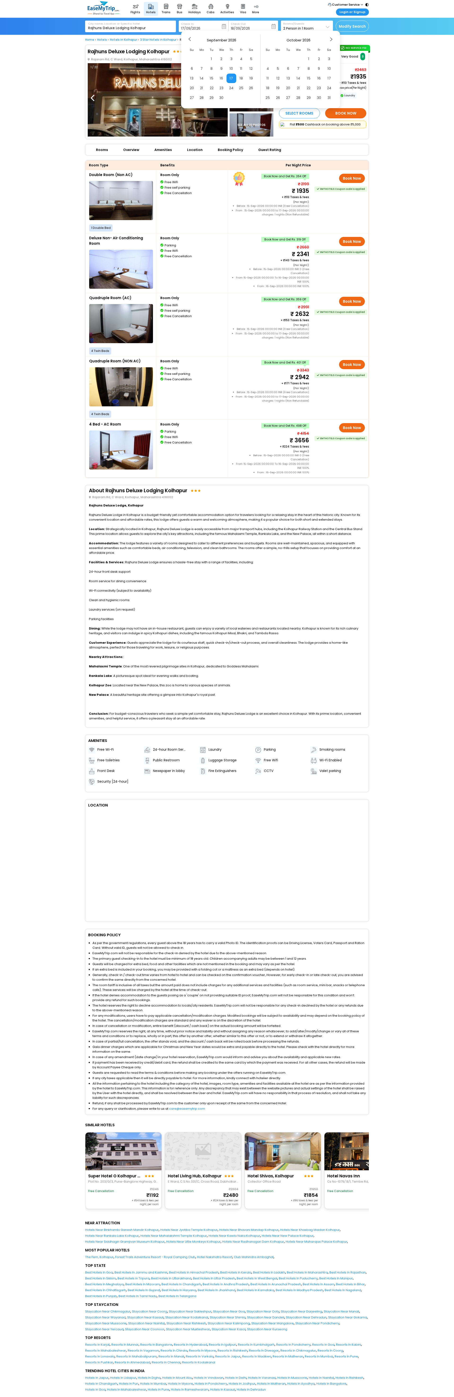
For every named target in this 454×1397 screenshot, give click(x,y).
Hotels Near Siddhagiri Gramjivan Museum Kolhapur (125, 1241)
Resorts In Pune (346, 1356)
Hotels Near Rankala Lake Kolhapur (112, 1235)
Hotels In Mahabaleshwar (126, 1389)
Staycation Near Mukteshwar (188, 1329)
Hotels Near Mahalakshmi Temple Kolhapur (173, 1235)
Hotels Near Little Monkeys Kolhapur (193, 1241)
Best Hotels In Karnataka (255, 1290)
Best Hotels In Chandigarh (181, 1284)
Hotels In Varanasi (262, 1377)
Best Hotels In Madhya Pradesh (299, 1290)
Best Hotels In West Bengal (257, 1278)
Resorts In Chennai (166, 1362)
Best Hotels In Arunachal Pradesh (275, 1284)
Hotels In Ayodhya (301, 1383)
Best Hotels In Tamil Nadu (137, 1296)
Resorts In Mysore (202, 1350)
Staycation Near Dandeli (265, 1317)
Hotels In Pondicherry (211, 1383)
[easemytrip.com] (103, 13)
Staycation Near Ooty (263, 1311)
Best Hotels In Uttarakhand (171, 1278)
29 (212, 97)
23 (221, 87)
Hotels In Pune (158, 1389)
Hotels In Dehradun (251, 1389)
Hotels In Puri (128, 1383)
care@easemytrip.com (187, 1108)
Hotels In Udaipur (123, 1377)
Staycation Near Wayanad (105, 1317)
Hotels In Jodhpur (242, 1383)
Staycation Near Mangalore (272, 1323)
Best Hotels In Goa (99, 1272)
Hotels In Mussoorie (292, 1377)
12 (251, 68)
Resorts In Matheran (288, 1356)
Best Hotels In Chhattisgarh (105, 1290)
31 (329, 97)
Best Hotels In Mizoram (142, 1284)
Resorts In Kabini (348, 1344)
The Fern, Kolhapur (99, 1257)
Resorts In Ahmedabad (132, 1362)
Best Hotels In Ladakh (269, 1272)
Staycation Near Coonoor (144, 1329)
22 (212, 87)
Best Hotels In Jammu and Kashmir (140, 1272)
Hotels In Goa (95, 1389)
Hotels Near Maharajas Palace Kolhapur (316, 1241)
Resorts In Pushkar (99, 1362)
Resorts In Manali (171, 1356)
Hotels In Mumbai (153, 1383)
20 (192, 87)
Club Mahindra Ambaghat (254, 1257)
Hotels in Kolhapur (123, 39)
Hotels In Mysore (180, 1383)
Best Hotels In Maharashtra (307, 1272)
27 (192, 97)
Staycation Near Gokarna (347, 1317)
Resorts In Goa (323, 1344)
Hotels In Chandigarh (101, 1383)
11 (241, 68)
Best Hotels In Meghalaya (104, 1284)
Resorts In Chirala (174, 1350)
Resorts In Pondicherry (293, 1344)
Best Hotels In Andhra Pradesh (226, 1284)
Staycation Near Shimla (227, 1317)
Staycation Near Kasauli (145, 1317)
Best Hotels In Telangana (177, 1296)
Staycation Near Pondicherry (317, 1323)
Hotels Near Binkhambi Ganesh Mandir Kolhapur (122, 1230)
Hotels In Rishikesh (349, 1377)
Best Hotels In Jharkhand (216, 1290)
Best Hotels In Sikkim (100, 1278)
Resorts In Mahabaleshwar (105, 1350)
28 (202, 97)
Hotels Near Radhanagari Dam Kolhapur (253, 1241)
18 (241, 78)
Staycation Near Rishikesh (186, 1323)
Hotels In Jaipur (97, 1377)
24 (231, 87)
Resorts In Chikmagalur (298, 1350)
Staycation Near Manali (341, 1311)
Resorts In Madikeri (256, 1356)
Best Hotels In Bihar (350, 1284)
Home (89, 39)
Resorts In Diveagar (264, 1350)
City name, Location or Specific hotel (114, 23)
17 (231, 78)
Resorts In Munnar (125, 1344)
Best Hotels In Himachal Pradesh (193, 1272)
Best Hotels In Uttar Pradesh (214, 1278)
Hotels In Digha (149, 1377)
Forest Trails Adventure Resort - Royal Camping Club (155, 1257)
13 (191, 78)
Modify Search (352, 26)
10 (231, 68)
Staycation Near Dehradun (306, 1317)
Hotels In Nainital (321, 1377)
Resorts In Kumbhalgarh (256, 1344)
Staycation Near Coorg (149, 1311)
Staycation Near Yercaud (104, 1329)
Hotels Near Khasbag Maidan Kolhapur (310, 1230)
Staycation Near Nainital (146, 1323)
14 (201, 78)
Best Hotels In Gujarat (144, 1290)
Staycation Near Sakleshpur (190, 1311)
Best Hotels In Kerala (235, 1272)
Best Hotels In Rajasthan (347, 1272)
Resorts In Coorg (330, 1350)
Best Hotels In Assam (318, 1284)
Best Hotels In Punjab (101, 1296)
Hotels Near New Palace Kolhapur (288, 1235)
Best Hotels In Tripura (133, 1278)
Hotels (102, 39)
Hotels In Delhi (235, 1377)
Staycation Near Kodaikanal (186, 1317)
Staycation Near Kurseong (267, 1329)
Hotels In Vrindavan (208, 1377)
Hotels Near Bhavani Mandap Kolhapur (249, 1230)
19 (251, 78)
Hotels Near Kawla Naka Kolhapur (234, 1235)
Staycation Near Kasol (228, 1329)
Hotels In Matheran (271, 1383)
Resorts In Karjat (97, 1344)
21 (201, 87)
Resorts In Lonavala (100, 1356)
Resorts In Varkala (200, 1356)
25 (241, 87)
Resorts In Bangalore (156, 1344)
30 (221, 97)
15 (211, 78)
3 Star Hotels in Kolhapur (158, 39)
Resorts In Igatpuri (222, 1344)
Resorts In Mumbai (319, 1356)
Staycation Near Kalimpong (229, 1323)
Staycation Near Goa (229, 1311)
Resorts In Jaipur (227, 1356)
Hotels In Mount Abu (177, 1377)
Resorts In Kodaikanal (198, 1362)
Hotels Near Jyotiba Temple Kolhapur (189, 1230)
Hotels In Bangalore (331, 1383)
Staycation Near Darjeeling (301, 1311)
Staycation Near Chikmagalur (107, 1311)
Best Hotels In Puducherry (298, 1278)
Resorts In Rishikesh (232, 1350)
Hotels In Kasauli (222, 1389)
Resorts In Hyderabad (190, 1344)
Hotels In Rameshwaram (190, 1389)
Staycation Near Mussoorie (106, 1323)
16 (221, 78)
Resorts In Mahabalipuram (136, 1356)
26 (251, 87)
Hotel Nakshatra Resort (214, 1257)
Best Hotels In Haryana (179, 1290)
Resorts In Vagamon (143, 1350)
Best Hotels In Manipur (336, 1278)
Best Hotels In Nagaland (343, 1290)
